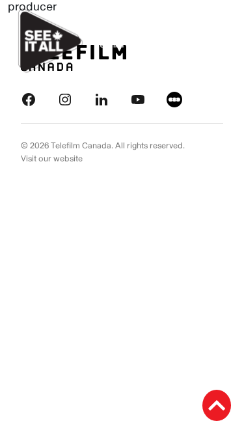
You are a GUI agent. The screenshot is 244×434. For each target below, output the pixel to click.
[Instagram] (65, 99)
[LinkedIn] (101, 99)
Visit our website (52, 159)
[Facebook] (28, 99)
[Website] (174, 99)
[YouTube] (138, 99)
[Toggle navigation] (219, 41)
